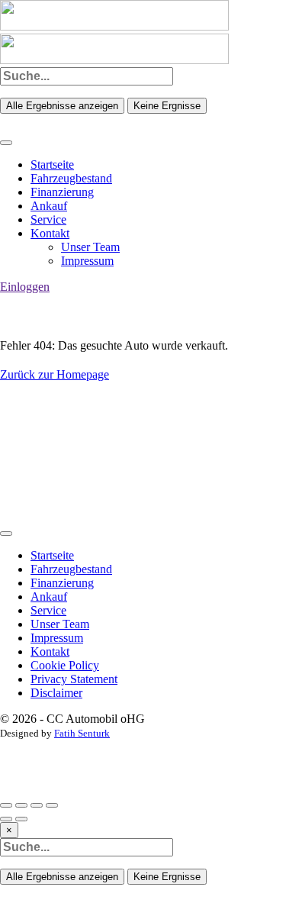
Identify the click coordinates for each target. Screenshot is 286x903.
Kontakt (50, 233)
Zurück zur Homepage (54, 374)
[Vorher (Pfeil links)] (6, 819)
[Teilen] (21, 805)
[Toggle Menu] (6, 142)
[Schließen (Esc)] (6, 805)
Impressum (87, 260)
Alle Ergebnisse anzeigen (62, 105)
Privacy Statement (74, 678)
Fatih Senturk (82, 733)
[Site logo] (114, 26)
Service (48, 219)
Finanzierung (62, 191)
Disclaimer (56, 692)
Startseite (52, 164)
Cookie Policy (65, 665)
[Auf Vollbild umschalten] (37, 805)
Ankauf (49, 205)
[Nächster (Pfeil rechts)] (21, 819)
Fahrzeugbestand (71, 178)
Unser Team (90, 246)
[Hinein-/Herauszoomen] (52, 805)
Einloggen (25, 286)
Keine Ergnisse (167, 105)
